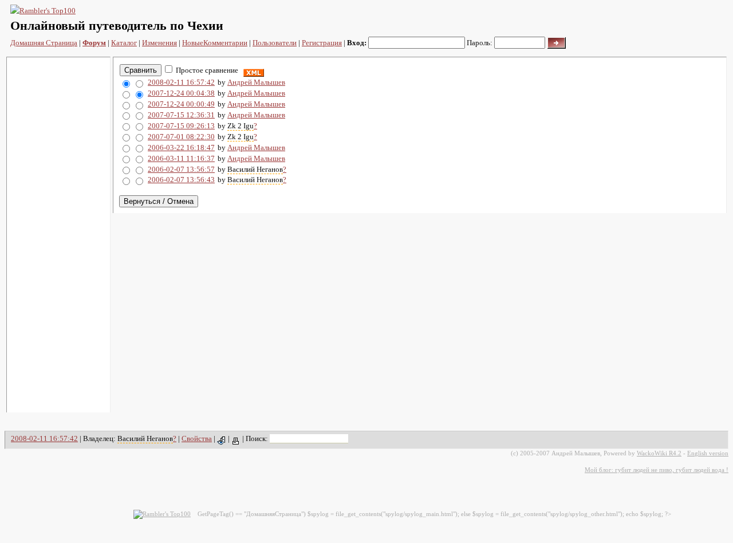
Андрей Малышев (256, 82)
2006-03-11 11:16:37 (181, 158)
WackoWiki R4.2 (659, 453)
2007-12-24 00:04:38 (181, 93)
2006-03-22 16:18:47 (181, 147)
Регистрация (322, 42)
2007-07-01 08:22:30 (181, 136)
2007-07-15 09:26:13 (181, 125)
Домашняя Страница (43, 42)
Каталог (124, 42)
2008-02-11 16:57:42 (181, 82)
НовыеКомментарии (214, 42)
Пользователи (275, 42)
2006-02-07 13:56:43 (181, 179)
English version (707, 453)
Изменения (159, 42)
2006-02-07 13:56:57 (181, 169)
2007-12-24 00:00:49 (181, 104)
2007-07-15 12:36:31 (181, 115)
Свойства (197, 438)
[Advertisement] (58, 235)
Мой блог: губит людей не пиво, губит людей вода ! (656, 469)
